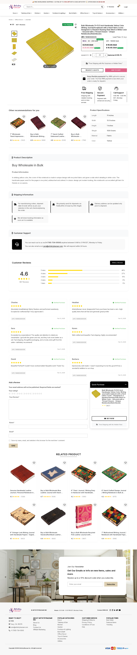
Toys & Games (97, 13)
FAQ (83, 627)
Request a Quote (92, 70)
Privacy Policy (87, 622)
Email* (11, 432)
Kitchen (38, 13)
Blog (34, 625)
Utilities (121, 13)
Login (126, 7)
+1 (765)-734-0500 (17, 630)
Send (13, 446)
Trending (109, 625)
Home (11, 19)
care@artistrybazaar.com (53, 246)
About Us (36, 623)
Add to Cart (116, 70)
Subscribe (111, 584)
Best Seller (110, 620)
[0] (118, 6)
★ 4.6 (12, 24)
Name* (11, 422)
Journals (28, 19)
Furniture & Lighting (59, 13)
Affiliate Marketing (39, 629)
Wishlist (111, 7)
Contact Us (37, 627)
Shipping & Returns (88, 620)
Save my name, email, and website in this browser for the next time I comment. (38, 440)
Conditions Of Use (88, 625)
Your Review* (14, 397)
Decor (15, 13)
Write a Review (117, 263)
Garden (47, 13)
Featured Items (111, 622)
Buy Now (110, 418)
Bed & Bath (73, 13)
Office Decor (84, 13)
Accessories (110, 13)
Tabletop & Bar (26, 13)
